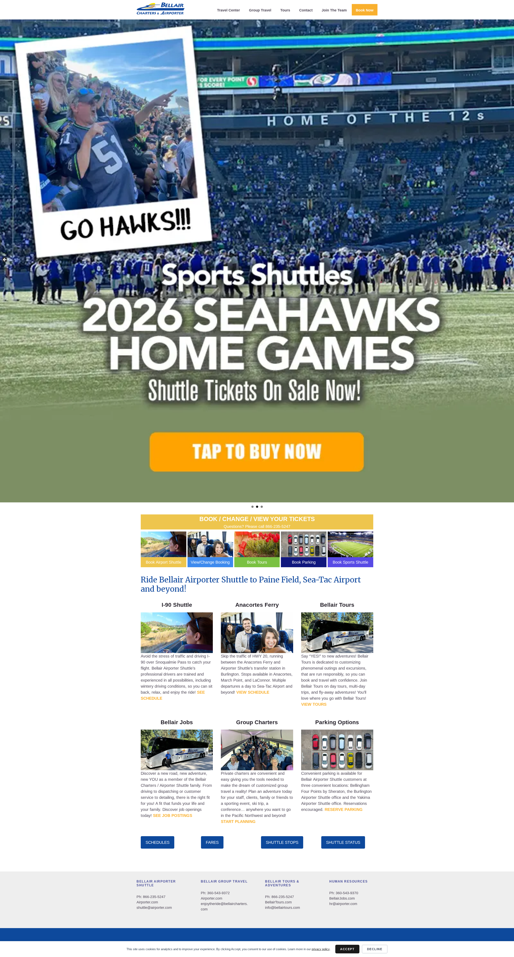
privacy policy (321, 949)
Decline (374, 949)
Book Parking (304, 562)
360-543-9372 (218, 893)
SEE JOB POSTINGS (172, 815)
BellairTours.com (278, 902)
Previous (5, 260)
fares (212, 842)
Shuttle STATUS (343, 842)
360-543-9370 (347, 893)
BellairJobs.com (342, 898)
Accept (347, 949)
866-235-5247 (277, 526)
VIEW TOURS (313, 704)
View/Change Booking (210, 562)
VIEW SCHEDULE (252, 692)
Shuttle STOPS (282, 842)
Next (509, 260)
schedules (157, 842)
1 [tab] (252, 507)
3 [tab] (262, 507)
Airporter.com (147, 902)
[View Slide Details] (257, 260)
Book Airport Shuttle (163, 562)
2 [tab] (257, 507)
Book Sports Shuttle (350, 562)
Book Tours (257, 562)
